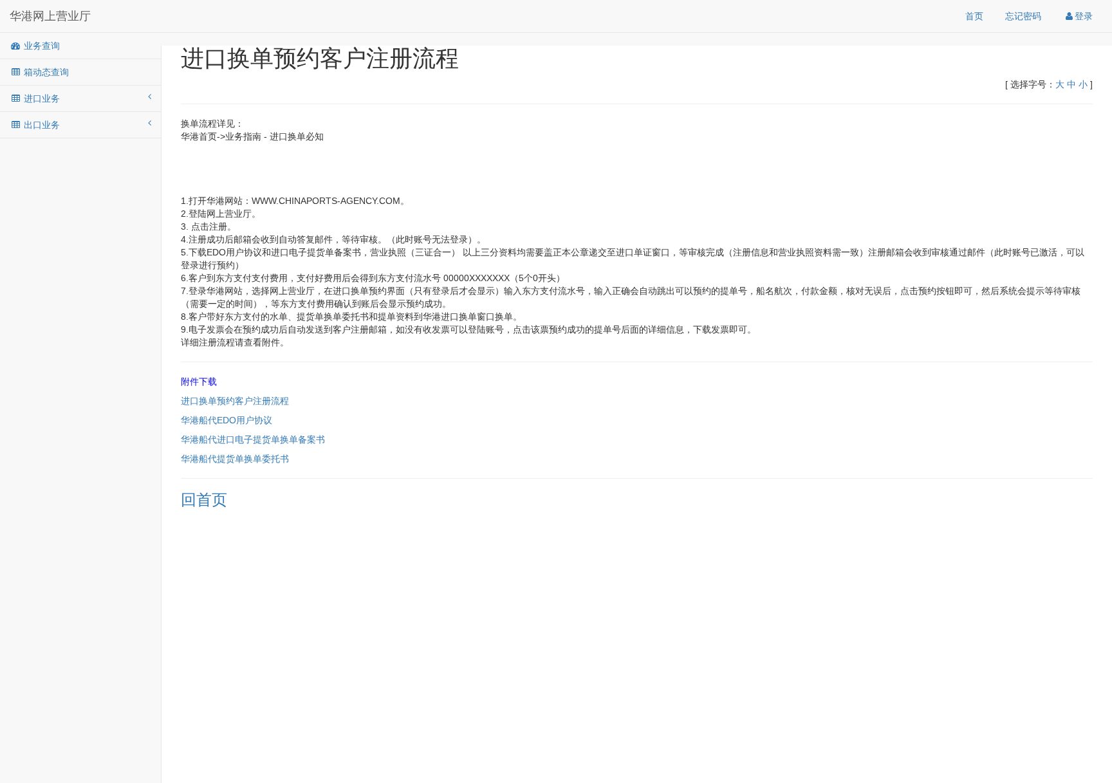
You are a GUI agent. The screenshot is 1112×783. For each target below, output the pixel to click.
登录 (1084, 16)
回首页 (204, 499)
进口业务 (40, 98)
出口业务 (40, 125)
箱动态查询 (45, 72)
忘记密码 (1023, 16)
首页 (974, 16)
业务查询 (40, 46)
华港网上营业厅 (50, 16)
